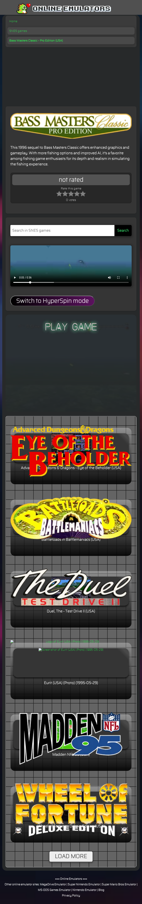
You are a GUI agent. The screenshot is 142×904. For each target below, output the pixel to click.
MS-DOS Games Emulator (54, 890)
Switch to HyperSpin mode (52, 301)
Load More (71, 856)
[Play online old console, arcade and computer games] (58, 8)
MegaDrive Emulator (53, 884)
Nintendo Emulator (84, 890)
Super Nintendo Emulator (84, 884)
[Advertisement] (71, 75)
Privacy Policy (71, 895)
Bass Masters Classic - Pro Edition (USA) (36, 40)
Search (123, 230)
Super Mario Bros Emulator (119, 884)
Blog (101, 890)
